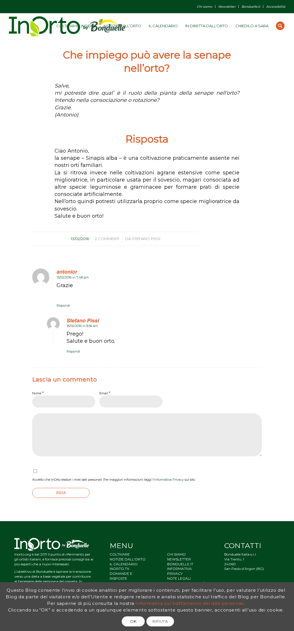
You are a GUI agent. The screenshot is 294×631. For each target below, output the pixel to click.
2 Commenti (107, 238)
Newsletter (226, 7)
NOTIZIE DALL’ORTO (128, 559)
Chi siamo (204, 7)
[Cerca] (280, 26)
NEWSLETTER (179, 559)
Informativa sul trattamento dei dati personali (190, 603)
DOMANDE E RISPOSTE (121, 576)
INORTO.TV (119, 568)
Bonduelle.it (250, 7)
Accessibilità (275, 7)
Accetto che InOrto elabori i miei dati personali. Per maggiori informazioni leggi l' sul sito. (114, 480)
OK (133, 621)
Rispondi (63, 305)
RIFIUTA (160, 621)
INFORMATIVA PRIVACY (179, 571)
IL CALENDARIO (124, 564)
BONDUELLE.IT (180, 564)
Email (104, 393)
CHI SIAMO (176, 554)
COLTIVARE (120, 554)
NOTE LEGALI (179, 578)
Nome (38, 393)
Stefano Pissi (146, 238)
